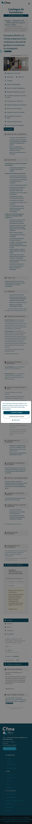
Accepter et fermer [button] (16, 412)
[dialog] (16, 412)
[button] (16, 420)
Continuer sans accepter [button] (16, 416)
